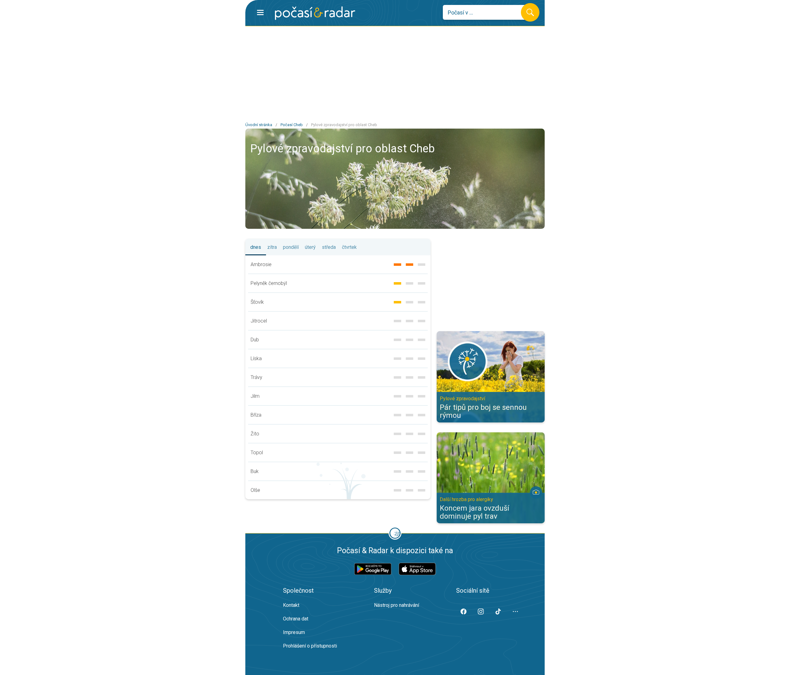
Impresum (294, 632)
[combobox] (486, 12)
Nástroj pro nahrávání (396, 605)
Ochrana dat (295, 619)
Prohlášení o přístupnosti (310, 646)
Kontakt (291, 605)
